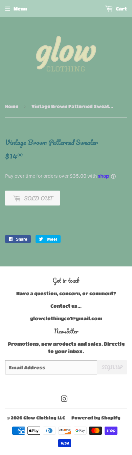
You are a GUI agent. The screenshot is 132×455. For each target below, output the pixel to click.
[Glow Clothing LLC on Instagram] (64, 399)
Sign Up (112, 367)
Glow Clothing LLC (44, 417)
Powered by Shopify (95, 417)
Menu (20, 8)
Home (11, 106)
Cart (121, 8)
